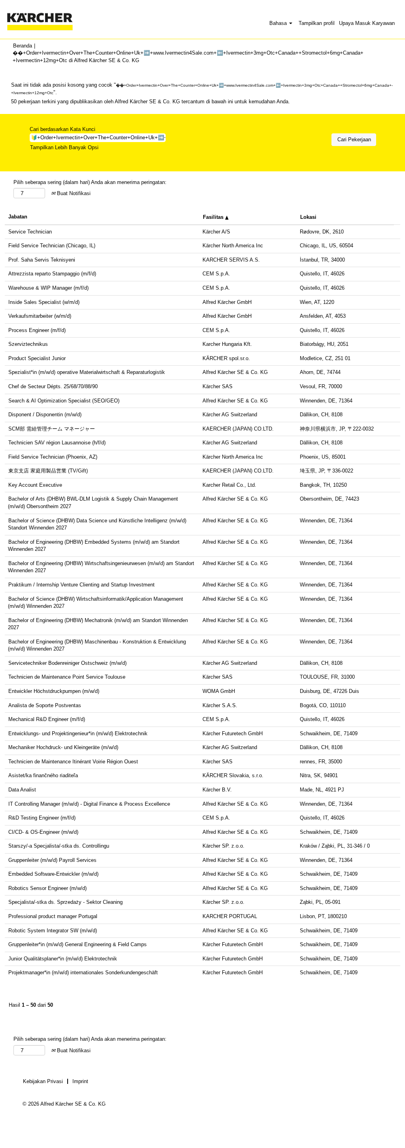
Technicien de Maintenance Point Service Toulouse (66, 677)
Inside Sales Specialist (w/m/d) (43, 302)
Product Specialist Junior (37, 358)
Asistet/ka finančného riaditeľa (43, 775)
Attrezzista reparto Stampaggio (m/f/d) (52, 274)
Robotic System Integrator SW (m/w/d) (52, 931)
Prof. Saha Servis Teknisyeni (41, 260)
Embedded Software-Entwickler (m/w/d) (53, 874)
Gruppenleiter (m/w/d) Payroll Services (52, 860)
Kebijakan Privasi (43, 1081)
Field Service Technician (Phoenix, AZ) (52, 457)
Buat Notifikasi (73, 193)
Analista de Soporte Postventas (44, 705)
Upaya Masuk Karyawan (367, 23)
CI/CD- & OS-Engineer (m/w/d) (43, 832)
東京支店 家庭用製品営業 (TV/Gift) (48, 471)
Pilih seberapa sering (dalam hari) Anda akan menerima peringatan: (90, 182)
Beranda (22, 46)
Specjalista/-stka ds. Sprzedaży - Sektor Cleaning (65, 902)
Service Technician (30, 232)
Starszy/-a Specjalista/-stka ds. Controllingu (58, 846)
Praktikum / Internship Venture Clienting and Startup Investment (81, 585)
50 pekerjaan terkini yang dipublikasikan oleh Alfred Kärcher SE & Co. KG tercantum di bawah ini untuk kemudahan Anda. (150, 101)
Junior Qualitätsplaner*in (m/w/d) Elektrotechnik (62, 959)
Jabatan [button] (17, 217)
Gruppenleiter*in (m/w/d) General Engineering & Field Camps (77, 944)
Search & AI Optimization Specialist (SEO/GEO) (63, 401)
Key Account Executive (35, 485)
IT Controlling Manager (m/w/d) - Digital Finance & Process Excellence (89, 804)
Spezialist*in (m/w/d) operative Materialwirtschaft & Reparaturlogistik (86, 372)
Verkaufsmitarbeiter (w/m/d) (39, 316)
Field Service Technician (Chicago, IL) (51, 246)
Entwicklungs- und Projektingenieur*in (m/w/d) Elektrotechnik (78, 733)
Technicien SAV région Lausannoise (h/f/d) (57, 443)
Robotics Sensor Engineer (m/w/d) (47, 888)
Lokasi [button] (308, 217)
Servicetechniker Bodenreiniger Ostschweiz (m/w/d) (67, 663)
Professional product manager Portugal (52, 916)
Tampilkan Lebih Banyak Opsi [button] (64, 147)
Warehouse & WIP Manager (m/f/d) (48, 288)
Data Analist (22, 790)
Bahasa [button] (278, 23)
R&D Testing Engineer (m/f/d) (42, 818)
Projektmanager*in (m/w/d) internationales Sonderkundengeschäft (83, 972)
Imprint (80, 1081)
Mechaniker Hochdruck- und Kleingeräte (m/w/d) (63, 747)
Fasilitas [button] (214, 217)
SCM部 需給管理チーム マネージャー (51, 429)
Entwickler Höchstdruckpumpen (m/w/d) (53, 691)
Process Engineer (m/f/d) (37, 330)
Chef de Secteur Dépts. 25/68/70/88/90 (53, 386)
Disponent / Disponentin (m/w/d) (44, 414)
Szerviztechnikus (28, 344)
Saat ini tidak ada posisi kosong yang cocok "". (202, 88)
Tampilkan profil (317, 23)
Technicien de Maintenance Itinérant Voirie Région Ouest (73, 762)
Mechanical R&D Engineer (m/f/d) (46, 719)
